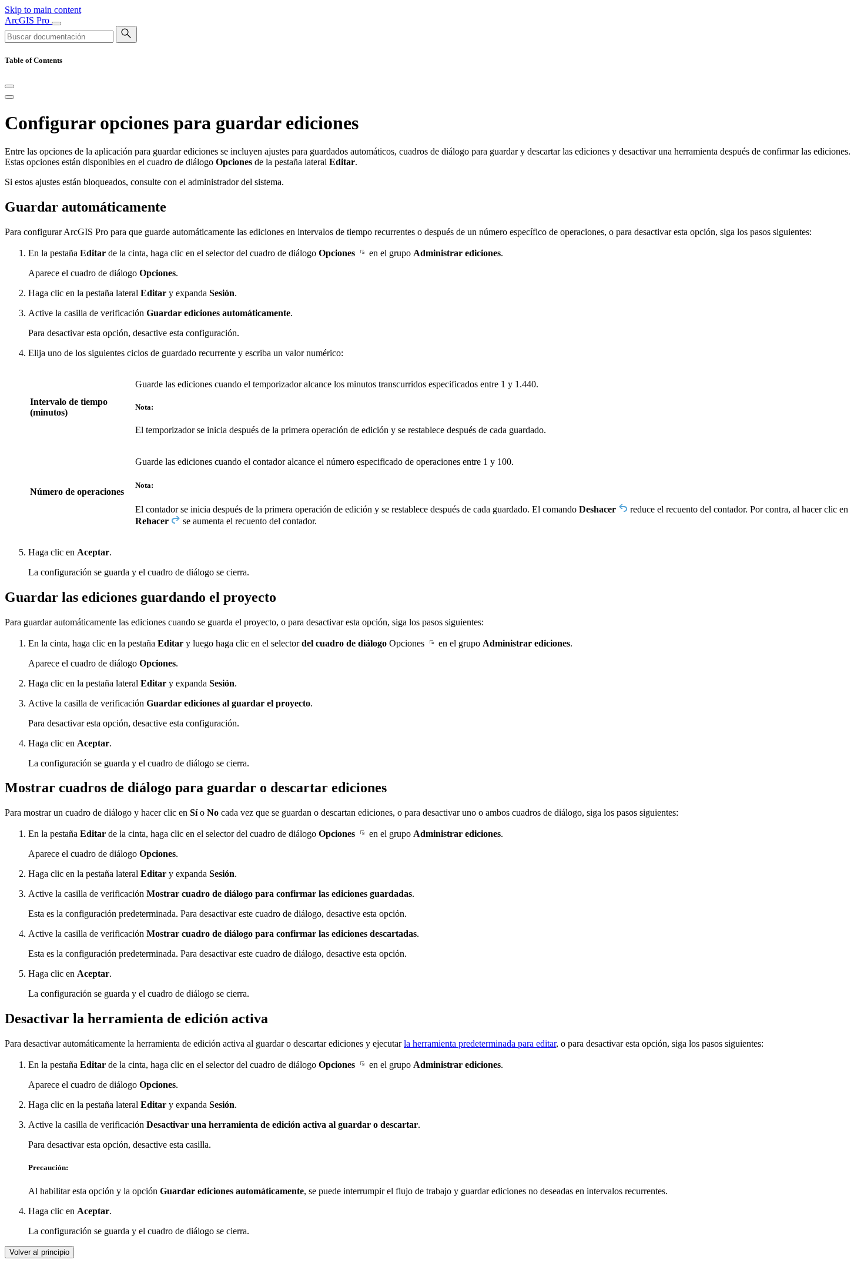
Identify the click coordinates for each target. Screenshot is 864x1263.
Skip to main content (43, 10)
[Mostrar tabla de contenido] (9, 97)
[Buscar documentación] (126, 34)
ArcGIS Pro (28, 20)
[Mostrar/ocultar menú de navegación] (56, 23)
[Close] (9, 86)
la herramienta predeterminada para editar (480, 1043)
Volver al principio (39, 1252)
